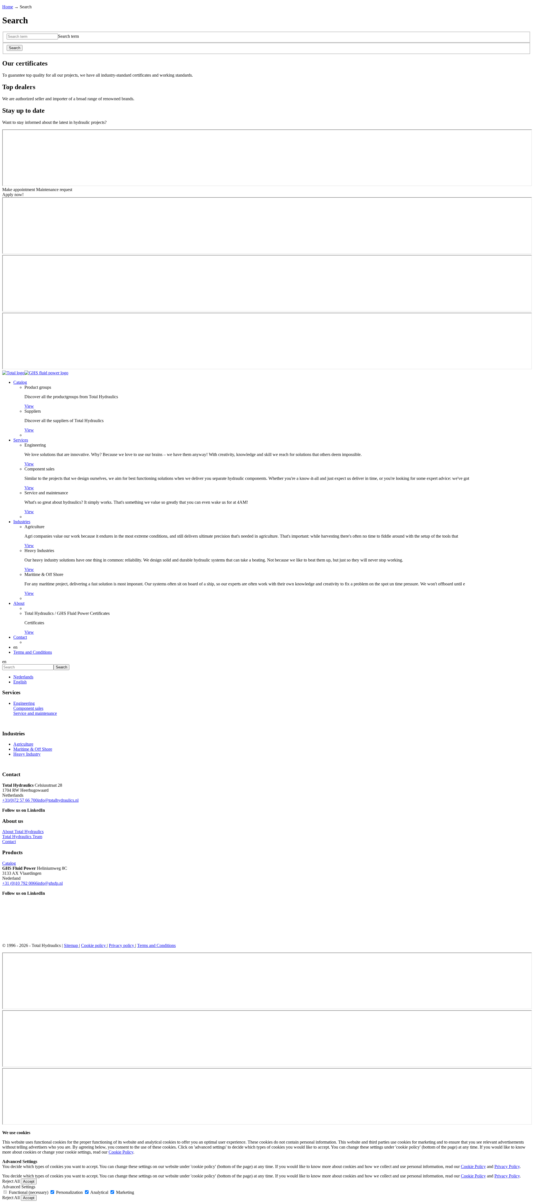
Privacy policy (122, 945)
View (29, 406)
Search (14, 48)
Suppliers (32, 411)
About (18, 603)
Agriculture (34, 526)
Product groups (37, 387)
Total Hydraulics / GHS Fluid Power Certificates (67, 613)
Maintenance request (54, 189)
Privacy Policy (507, 1166)
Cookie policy (94, 945)
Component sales (39, 469)
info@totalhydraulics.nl (58, 800)
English (20, 682)
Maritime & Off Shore (43, 574)
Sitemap (71, 945)
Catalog (20, 382)
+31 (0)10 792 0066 (19, 883)
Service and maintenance (46, 492)
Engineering (35, 445)
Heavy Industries (39, 550)
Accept (28, 1181)
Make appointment (19, 189)
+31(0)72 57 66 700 (19, 800)
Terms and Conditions (32, 652)
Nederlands (23, 677)
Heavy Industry (27, 754)
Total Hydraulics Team (22, 836)
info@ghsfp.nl (50, 883)
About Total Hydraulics (23, 831)
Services (20, 440)
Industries (21, 521)
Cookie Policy (121, 1152)
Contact (20, 637)
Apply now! (13, 194)
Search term (68, 36)
